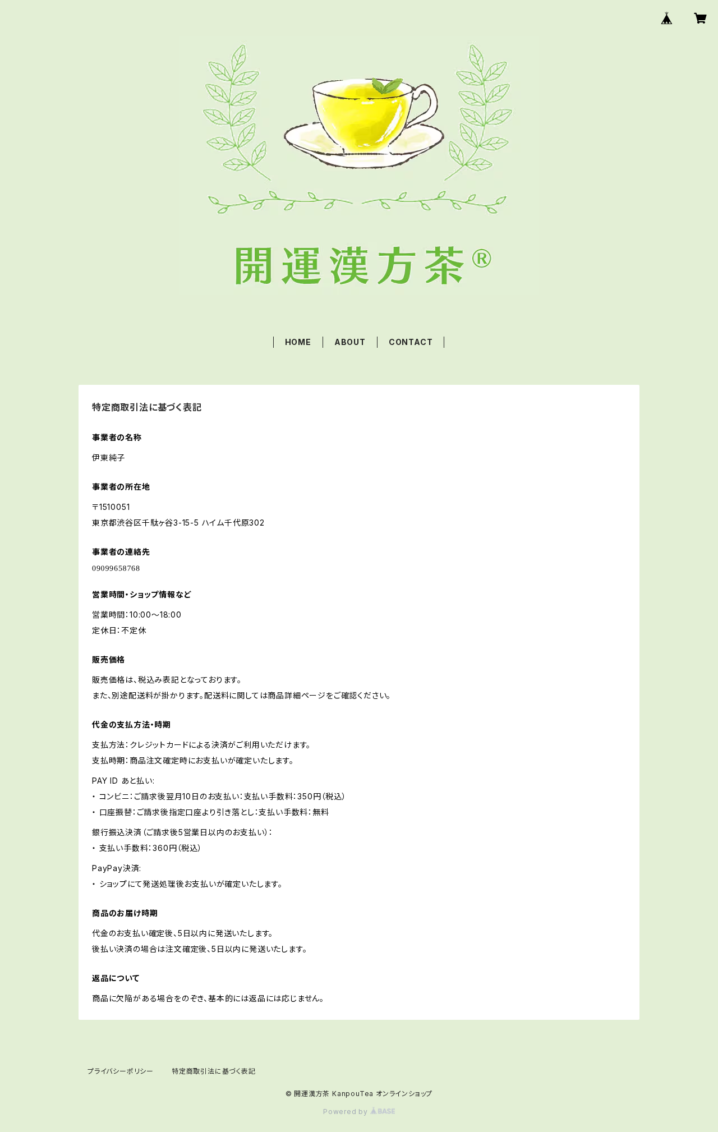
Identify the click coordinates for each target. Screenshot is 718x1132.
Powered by (346, 1111)
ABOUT (350, 342)
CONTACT (411, 342)
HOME (298, 342)
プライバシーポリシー (121, 1071)
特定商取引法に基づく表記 (214, 1071)
